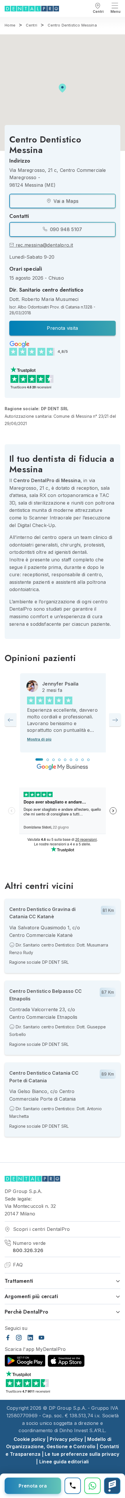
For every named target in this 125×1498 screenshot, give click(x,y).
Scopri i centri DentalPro (40, 1229)
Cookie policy (30, 1439)
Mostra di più (39, 739)
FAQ (17, 1265)
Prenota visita (62, 328)
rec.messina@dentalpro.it (43, 245)
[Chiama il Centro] (73, 1486)
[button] (62, 88)
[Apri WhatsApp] (92, 1486)
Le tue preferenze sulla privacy (82, 1454)
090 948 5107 (65, 229)
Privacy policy (66, 1439)
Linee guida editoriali (64, 1461)
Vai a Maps (65, 201)
